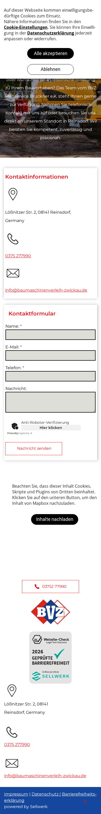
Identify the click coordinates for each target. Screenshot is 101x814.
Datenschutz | (46, 794)
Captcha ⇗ (19, 433)
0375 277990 (18, 255)
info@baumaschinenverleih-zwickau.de (46, 290)
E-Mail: (12, 347)
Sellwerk (39, 806)
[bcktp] (86, 803)
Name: (12, 326)
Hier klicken (51, 427)
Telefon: (13, 367)
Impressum (16, 794)
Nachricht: (16, 388)
